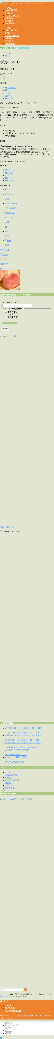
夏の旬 (8, 189)
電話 (9, 1033)
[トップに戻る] (1, 1038)
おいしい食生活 (12, 15)
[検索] (25, 989)
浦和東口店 (12, 317)
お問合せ (9, 21)
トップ (9, 1031)
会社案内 (9, 18)
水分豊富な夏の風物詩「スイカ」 (15, 48)
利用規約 (13, 997)
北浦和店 (11, 314)
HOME (8, 8)
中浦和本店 (12, 312)
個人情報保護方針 (13, 1011)
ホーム (10, 1023)
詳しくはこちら (10, 323)
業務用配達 (10, 23)
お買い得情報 (11, 10)
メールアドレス (10, 302)
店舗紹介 (9, 13)
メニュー (11, 1028)
